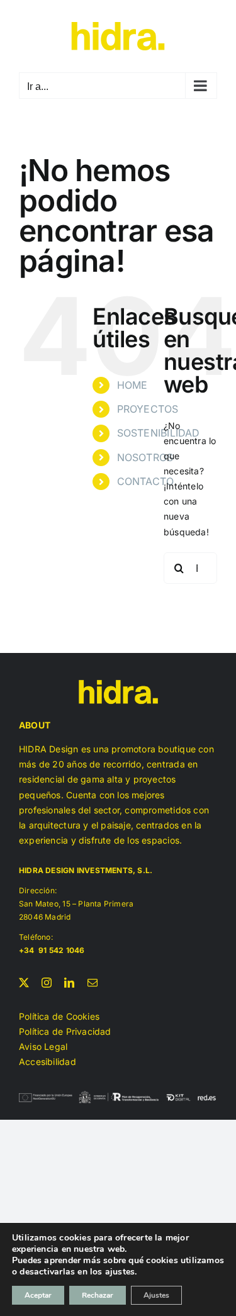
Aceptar (38, 1295)
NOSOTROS (145, 457)
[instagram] (47, 983)
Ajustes (156, 1295)
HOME (132, 385)
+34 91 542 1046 (53, 950)
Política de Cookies (59, 1016)
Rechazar (97, 1295)
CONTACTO (145, 481)
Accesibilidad (47, 1061)
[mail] (92, 983)
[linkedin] (69, 983)
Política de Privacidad (65, 1031)
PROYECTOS (148, 409)
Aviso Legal (43, 1046)
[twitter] (24, 983)
